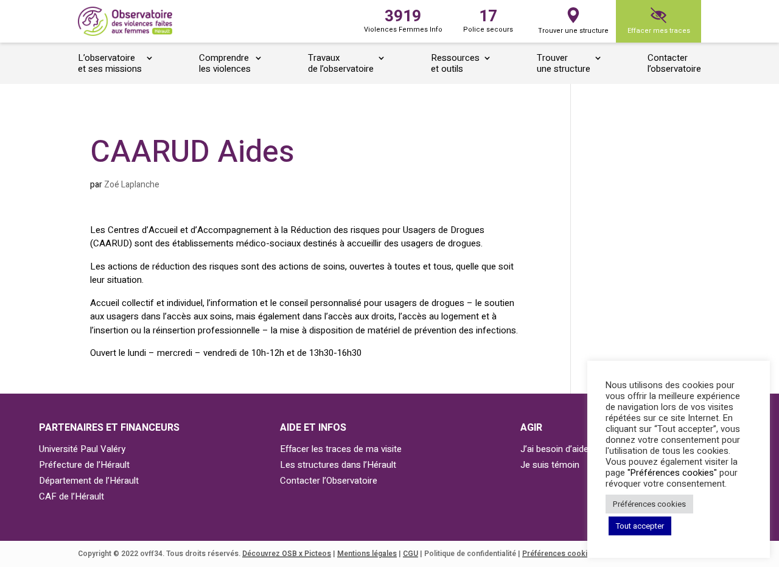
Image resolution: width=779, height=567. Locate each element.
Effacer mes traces (658, 31)
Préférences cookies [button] (649, 504)
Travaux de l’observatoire (341, 63)
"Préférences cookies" (672, 473)
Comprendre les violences (225, 63)
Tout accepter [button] (640, 526)
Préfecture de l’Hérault (84, 464)
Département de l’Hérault (89, 480)
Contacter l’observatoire (674, 63)
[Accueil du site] (125, 22)
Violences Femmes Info (403, 20)
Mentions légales (367, 553)
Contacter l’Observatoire (328, 480)
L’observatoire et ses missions (110, 63)
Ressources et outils (455, 63)
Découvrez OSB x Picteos (286, 553)
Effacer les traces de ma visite (341, 449)
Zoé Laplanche (131, 184)
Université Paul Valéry (82, 449)
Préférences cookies (559, 553)
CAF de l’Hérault (71, 496)
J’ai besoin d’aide (554, 449)
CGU (410, 553)
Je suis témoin (549, 464)
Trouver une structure (573, 31)
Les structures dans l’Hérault (338, 464)
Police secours (488, 20)
